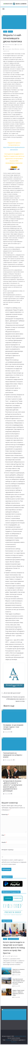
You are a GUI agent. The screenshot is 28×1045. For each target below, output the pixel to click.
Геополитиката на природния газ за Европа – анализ (13, 755)
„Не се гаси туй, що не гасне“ (12, 693)
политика (22, 49)
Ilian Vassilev (15, 956)
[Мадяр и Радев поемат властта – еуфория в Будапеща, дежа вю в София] (6, 994)
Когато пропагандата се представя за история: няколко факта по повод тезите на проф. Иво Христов (14, 947)
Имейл (4, 842)
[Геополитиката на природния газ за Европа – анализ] (14, 738)
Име (3, 835)
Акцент (5, 31)
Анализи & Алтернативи (13, 938)
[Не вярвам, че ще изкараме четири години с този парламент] (14, 710)
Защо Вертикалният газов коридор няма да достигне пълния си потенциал (18, 981)
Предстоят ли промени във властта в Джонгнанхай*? (18, 971)
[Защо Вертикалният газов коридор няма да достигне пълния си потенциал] (6, 982)
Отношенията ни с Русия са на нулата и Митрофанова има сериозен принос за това (13, 699)
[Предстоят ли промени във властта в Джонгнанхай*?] (6, 972)
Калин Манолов (15, 49)
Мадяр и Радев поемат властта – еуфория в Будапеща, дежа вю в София (18, 993)
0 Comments (7, 46)
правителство (6, 51)
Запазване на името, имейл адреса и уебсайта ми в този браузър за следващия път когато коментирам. (14, 862)
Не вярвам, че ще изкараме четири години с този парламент (13, 727)
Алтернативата (7, 49)
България (10, 31)
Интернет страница (7, 850)
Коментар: (5, 814)
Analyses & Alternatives (9, 44)
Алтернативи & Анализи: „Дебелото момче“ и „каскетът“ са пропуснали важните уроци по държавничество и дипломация (12, 786)
